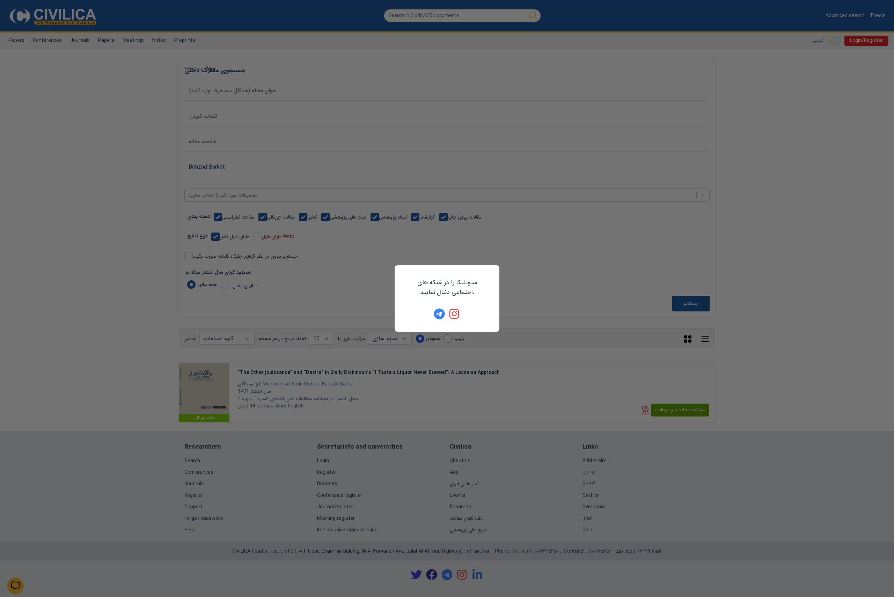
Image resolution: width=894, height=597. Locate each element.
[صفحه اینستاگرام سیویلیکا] (454, 313)
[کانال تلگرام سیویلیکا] (439, 313)
